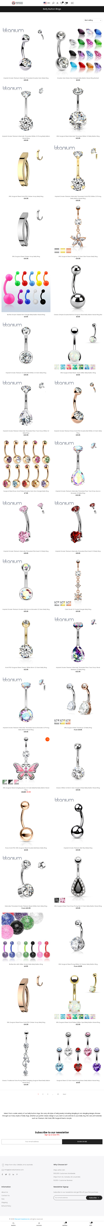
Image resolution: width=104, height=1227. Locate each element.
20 (58, 1094)
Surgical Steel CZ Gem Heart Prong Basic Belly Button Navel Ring (78, 1080)
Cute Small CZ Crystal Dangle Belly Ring (78, 609)
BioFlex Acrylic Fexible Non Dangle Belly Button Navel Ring (26, 315)
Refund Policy (6, 1206)
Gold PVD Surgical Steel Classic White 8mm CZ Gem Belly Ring (26, 667)
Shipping (5, 1202)
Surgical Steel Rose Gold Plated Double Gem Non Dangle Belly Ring (26, 491)
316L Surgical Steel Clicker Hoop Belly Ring (26, 256)
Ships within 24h (59, 1170)
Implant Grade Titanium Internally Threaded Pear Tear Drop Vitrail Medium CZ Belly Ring (78, 668)
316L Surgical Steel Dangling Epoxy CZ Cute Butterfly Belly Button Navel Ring (26, 789)
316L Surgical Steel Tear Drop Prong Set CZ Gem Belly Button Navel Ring (78, 906)
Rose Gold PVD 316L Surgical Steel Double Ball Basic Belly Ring (26, 848)
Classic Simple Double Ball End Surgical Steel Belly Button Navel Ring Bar (78, 315)
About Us (5, 1192)
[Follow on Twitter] (6, 1174)
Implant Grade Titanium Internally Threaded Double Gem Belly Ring (26, 78)
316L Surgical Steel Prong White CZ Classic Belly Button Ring (78, 964)
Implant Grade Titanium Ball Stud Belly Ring (78, 848)
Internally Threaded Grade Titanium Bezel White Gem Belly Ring (26, 906)
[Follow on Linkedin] (13, 1174)
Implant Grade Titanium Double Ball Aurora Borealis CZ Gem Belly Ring (26, 609)
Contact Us (6, 1195)
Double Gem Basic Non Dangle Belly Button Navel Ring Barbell (78, 78)
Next (64, 1094)
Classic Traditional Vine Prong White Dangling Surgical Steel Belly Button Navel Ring (26, 1082)
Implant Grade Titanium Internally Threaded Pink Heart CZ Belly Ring (26, 551)
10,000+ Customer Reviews (63, 1180)
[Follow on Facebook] (2, 1174)
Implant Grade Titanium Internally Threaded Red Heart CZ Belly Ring (78, 551)
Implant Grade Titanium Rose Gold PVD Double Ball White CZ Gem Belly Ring (78, 432)
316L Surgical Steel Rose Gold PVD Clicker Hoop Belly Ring (26, 1022)
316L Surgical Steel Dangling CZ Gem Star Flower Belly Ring (78, 256)
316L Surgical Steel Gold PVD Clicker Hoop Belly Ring (26, 196)
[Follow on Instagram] (9, 1174)
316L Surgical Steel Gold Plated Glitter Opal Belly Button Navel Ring (78, 1022)
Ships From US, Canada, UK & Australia (67, 1177)
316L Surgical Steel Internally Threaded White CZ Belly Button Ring (78, 136)
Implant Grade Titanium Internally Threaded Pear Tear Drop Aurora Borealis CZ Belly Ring (78, 492)
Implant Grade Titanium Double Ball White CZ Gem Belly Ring (26, 373)
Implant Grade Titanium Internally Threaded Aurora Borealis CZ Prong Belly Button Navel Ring (26, 729)
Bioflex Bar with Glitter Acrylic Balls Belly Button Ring (26, 964)
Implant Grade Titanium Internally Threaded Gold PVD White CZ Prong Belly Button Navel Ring (78, 197)
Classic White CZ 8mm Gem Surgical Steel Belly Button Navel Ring (78, 788)
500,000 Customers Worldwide (64, 1173)
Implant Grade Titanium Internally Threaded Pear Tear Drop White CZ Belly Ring (26, 432)
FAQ (3, 1199)
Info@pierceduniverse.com (14, 1170)
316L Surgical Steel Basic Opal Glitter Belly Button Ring (78, 373)
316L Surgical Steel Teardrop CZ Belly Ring (78, 728)
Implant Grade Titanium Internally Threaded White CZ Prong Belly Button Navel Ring (26, 137)
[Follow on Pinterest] (17, 1174)
